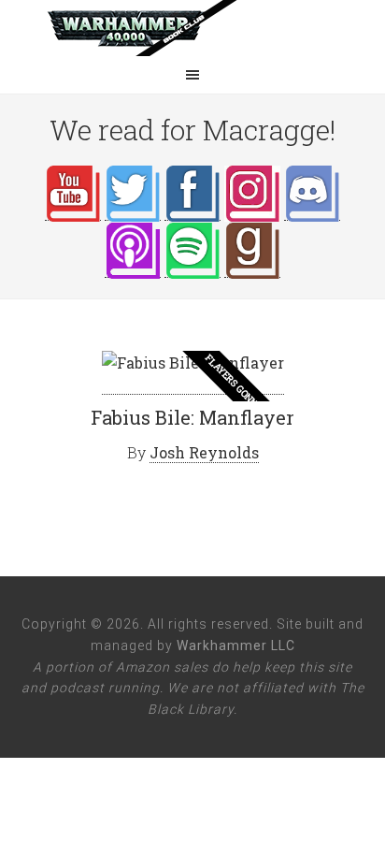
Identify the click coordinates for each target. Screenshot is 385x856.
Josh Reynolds (204, 452)
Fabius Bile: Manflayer (192, 417)
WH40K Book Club (192, 28)
